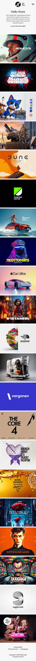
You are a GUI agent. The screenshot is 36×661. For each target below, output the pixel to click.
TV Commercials (12, 649)
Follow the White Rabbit (18, 26)
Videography (24, 649)
